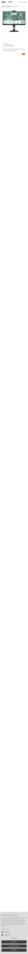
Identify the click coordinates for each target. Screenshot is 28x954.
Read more (14, 938)
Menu (22, 2)
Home (3, 6)
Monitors (8, 6)
